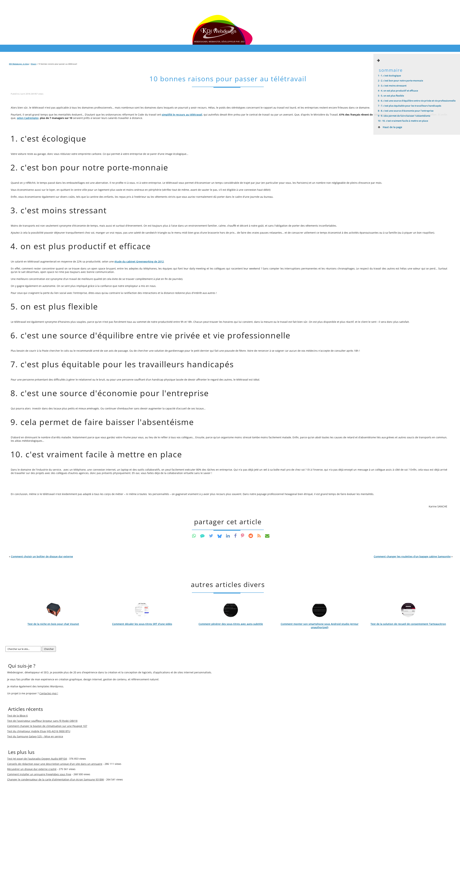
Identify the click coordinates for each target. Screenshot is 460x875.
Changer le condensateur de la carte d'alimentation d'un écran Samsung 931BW (55, 779)
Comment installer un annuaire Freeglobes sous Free (39, 774)
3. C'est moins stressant (392, 85)
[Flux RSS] (259, 535)
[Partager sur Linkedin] (228, 535)
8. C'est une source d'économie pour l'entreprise (405, 110)
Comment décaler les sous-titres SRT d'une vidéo (142, 624)
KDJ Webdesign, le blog (19, 64)
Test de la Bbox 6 (17, 715)
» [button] (413, 556)
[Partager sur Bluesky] (220, 535)
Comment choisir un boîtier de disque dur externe (42, 556)
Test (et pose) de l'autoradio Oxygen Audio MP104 (37, 758)
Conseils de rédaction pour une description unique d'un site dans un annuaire (54, 764)
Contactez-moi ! (48, 693)
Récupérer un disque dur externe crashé (31, 769)
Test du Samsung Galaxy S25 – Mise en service (35, 736)
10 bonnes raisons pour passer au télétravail (228, 78)
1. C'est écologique (389, 75)
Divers (33, 64)
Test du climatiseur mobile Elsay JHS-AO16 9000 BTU (38, 731)
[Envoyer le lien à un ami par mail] (267, 535)
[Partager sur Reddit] (251, 535)
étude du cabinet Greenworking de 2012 (139, 261)
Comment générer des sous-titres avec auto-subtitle (231, 624)
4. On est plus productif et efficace (398, 90)
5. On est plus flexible (391, 95)
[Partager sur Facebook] (235, 535)
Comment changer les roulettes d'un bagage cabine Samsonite (412, 556)
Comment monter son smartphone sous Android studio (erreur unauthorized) (319, 625)
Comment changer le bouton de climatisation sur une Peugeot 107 (47, 726)
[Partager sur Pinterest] (242, 535)
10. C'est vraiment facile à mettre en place (403, 120)
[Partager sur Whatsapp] (194, 535)
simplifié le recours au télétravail (182, 114)
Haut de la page (392, 127)
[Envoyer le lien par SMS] (202, 535)
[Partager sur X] (211, 535)
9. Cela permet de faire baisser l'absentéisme (404, 115)
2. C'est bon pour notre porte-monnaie (400, 80)
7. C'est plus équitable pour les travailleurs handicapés (409, 105)
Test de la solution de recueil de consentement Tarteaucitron (408, 624)
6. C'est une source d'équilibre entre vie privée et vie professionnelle (417, 100)
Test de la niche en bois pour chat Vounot (53, 624)
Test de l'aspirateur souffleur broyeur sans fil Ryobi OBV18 (42, 720)
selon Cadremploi (27, 118)
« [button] (41, 556)
